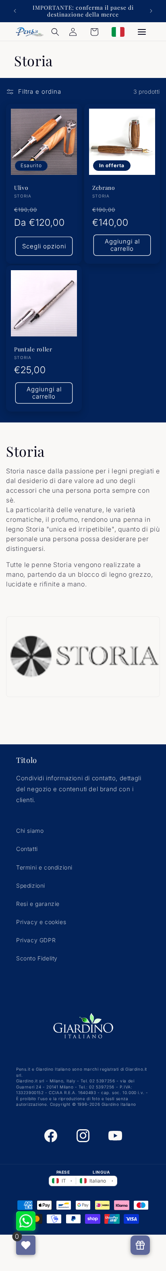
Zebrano (103, 187)
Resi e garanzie (38, 903)
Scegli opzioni (44, 246)
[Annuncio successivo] (151, 11)
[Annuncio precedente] (15, 11)
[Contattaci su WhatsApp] (25, 1221)
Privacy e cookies (41, 921)
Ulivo (21, 187)
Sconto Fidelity (37, 958)
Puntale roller (33, 349)
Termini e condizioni (44, 867)
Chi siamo (30, 830)
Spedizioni (30, 885)
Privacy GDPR (36, 940)
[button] (55, 32)
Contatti (27, 848)
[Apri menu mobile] (142, 32)
